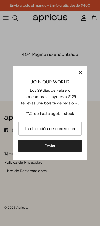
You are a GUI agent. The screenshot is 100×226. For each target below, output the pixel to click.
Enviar (50, 145)
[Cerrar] (80, 72)
